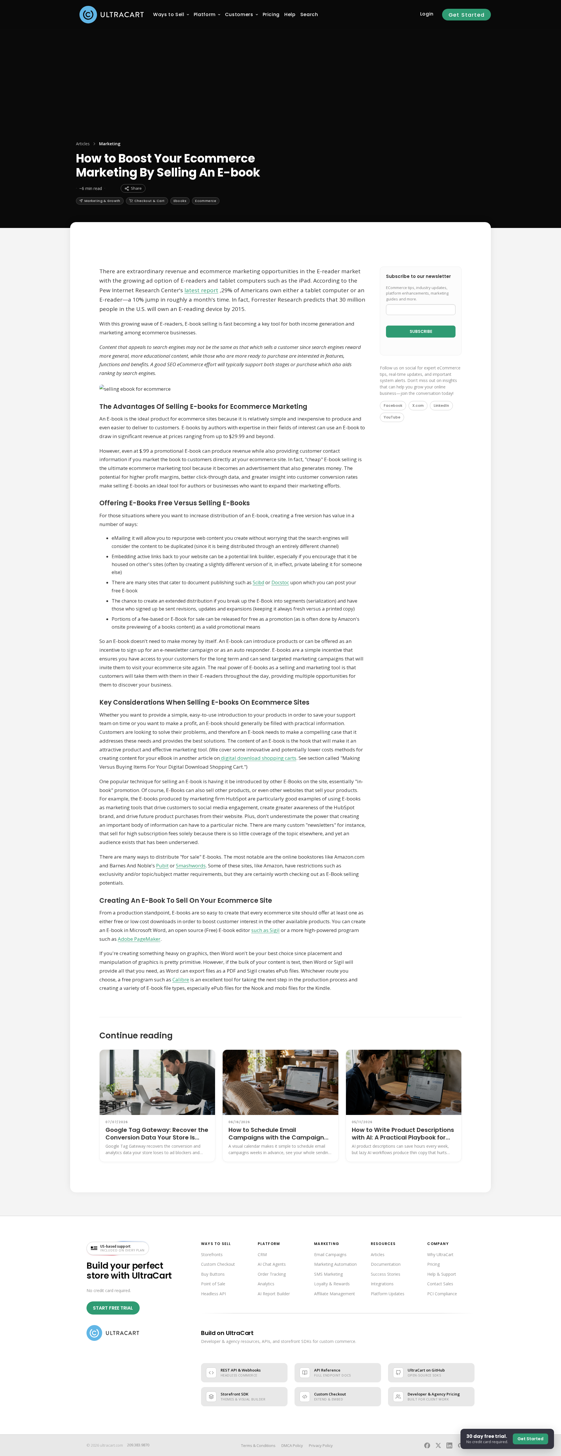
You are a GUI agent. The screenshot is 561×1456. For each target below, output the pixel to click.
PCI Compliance (442, 1293)
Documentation (386, 1264)
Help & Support (441, 1274)
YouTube (392, 417)
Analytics (266, 1283)
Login (427, 14)
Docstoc (280, 582)
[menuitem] (168, 14)
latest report (201, 290)
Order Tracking (272, 1274)
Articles (83, 143)
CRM (262, 1254)
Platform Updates (387, 1293)
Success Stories (385, 1274)
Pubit (162, 865)
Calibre (180, 979)
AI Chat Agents (272, 1264)
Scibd (258, 582)
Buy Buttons (213, 1274)
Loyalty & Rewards (332, 1283)
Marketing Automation (335, 1264)
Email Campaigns (330, 1254)
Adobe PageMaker (139, 938)
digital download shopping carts (258, 758)
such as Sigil (265, 930)
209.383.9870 (138, 1445)
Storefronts (212, 1254)
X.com (418, 405)
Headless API (213, 1293)
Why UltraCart (440, 1254)
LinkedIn (441, 405)
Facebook (393, 405)
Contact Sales (440, 1283)
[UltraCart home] (112, 1333)
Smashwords (191, 865)
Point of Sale (213, 1283)
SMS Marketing (328, 1274)
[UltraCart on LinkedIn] (449, 1445)
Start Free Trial (113, 1308)
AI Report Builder (274, 1293)
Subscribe (421, 331)
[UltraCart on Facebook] (427, 1445)
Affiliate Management (334, 1293)
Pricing (433, 1264)
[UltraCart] (111, 14)
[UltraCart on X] (438, 1445)
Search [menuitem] (309, 14)
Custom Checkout (218, 1264)
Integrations (382, 1283)
